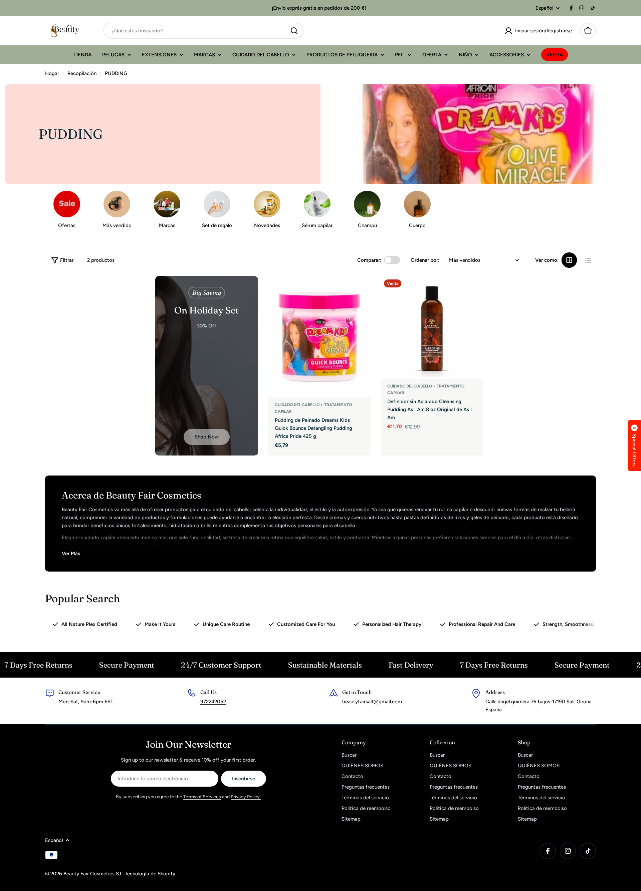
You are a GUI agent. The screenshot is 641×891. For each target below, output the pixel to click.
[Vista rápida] (361, 291)
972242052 (213, 702)
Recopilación (81, 73)
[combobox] (203, 31)
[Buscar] (294, 31)
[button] (634, 445)
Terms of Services (202, 797)
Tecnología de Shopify (150, 874)
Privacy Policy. (246, 797)
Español (544, 8)
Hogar (52, 73)
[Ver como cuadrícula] (569, 260)
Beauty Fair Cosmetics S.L (93, 874)
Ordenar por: (425, 260)
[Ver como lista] (588, 260)
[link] (267, 211)
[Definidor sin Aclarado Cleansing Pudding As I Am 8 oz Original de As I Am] (432, 327)
